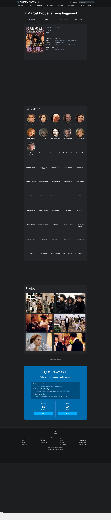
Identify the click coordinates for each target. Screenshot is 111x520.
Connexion (74, 2)
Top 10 (82, 5)
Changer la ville (82, 440)
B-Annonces (71, 5)
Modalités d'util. (82, 442)
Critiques (78, 20)
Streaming (51, 5)
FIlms (31, 5)
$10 (68, 408)
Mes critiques (63, 444)
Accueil (21, 5)
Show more (66, 391)
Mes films (62, 440)
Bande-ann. (63, 20)
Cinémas (40, 5)
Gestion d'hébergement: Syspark (55, 447)
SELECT (43, 413)
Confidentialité (56, 437)
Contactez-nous (82, 439)
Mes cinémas (62, 442)
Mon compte (62, 439)
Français (55, 433)
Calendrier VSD (44, 442)
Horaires (32, 20)
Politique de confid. (83, 444)
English (55, 431)
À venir (61, 5)
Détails (47, 20)
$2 (43, 408)
